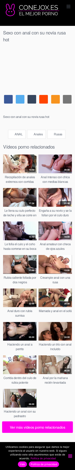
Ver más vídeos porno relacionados (37, 427)
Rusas (57, 134)
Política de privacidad (43, 458)
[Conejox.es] (32, 10)
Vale (22, 464)
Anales (38, 134)
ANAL (18, 134)
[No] (70, 456)
